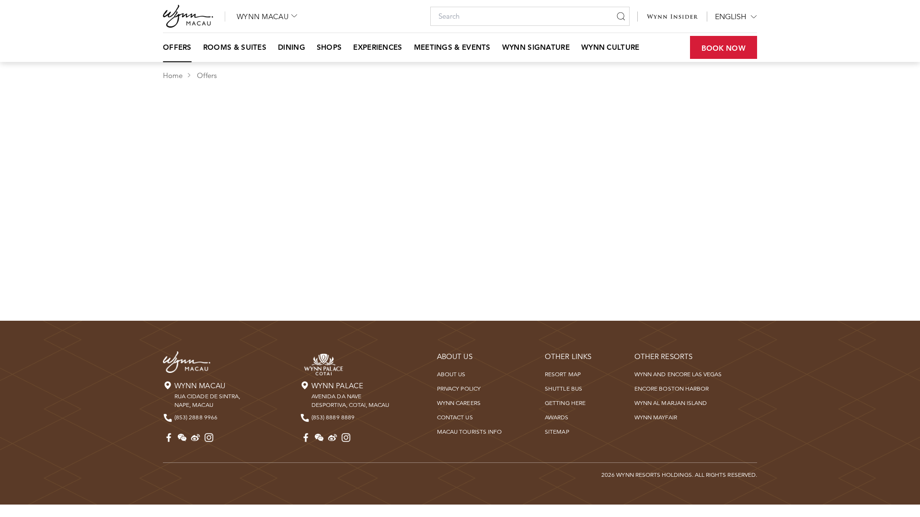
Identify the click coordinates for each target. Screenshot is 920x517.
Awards (556, 417)
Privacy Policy (459, 388)
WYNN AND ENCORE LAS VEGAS (678, 374)
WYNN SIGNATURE (536, 47)
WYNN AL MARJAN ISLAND (670, 402)
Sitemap (557, 431)
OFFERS (177, 47)
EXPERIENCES (377, 47)
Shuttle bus (563, 388)
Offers (206, 75)
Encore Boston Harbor (671, 388)
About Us (451, 374)
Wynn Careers (459, 402)
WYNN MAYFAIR (655, 417)
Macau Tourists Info (469, 431)
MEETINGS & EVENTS (452, 47)
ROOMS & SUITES (234, 47)
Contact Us (455, 417)
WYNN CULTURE (610, 47)
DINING (291, 47)
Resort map (563, 374)
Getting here (565, 402)
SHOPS (329, 47)
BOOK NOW (724, 48)
